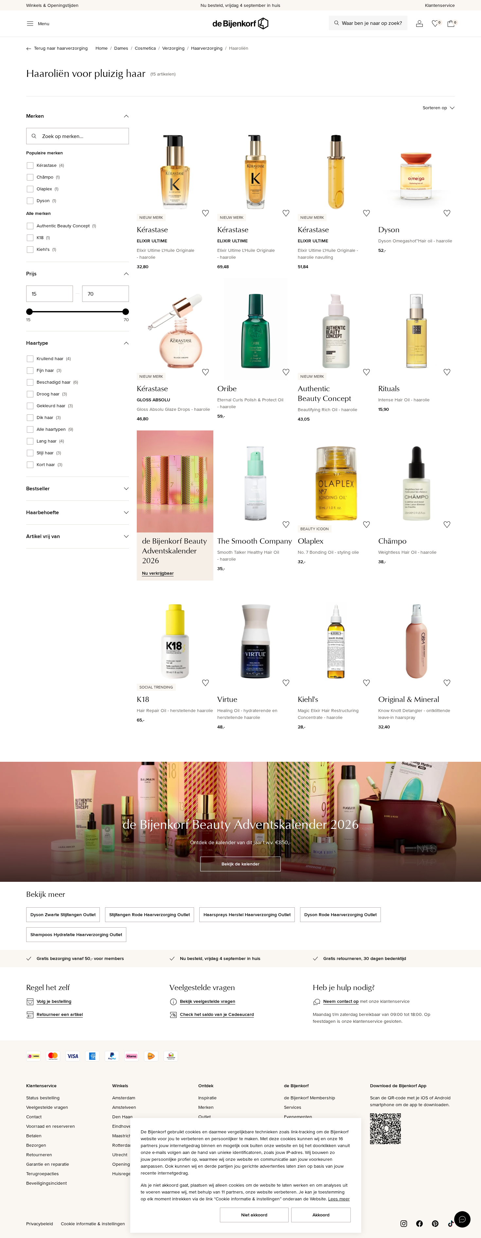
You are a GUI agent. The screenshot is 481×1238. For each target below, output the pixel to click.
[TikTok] (451, 1223)
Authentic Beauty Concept (66, 226)
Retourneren (39, 1154)
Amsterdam (123, 1097)
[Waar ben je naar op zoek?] (336, 23)
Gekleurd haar (55, 406)
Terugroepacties (42, 1173)
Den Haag (122, 1116)
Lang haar (50, 441)
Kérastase (50, 165)
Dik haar (49, 417)
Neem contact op (341, 1001)
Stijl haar (49, 453)
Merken (206, 1107)
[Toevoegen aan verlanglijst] (205, 213)
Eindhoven (123, 1126)
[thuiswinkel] (171, 1059)
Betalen (34, 1135)
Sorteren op (435, 107)
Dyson (46, 200)
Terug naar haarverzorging (61, 48)
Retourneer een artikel (60, 1014)
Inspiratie (207, 1097)
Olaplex (47, 189)
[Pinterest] (435, 1223)
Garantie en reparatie (47, 1164)
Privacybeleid (39, 1223)
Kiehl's (46, 249)
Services (292, 1107)
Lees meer (339, 1198)
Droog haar (52, 394)
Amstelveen (124, 1107)
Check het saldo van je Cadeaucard (217, 1014)
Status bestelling (43, 1097)
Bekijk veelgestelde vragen (207, 1001)
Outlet (204, 1116)
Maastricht (122, 1135)
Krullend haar (54, 358)
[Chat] (462, 1219)
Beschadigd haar (57, 382)
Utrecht (119, 1154)
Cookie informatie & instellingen (93, 1223)
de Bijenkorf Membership (309, 1097)
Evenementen (298, 1116)
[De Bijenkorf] (240, 23)
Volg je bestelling (54, 1001)
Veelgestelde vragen (47, 1107)
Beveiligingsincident (46, 1183)
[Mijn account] (419, 23)
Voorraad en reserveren (50, 1126)
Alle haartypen (55, 429)
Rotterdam (122, 1145)
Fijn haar (49, 370)
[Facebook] (419, 1223)
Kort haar (49, 464)
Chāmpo (48, 177)
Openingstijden (127, 1164)
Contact (34, 1116)
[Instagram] (404, 1223)
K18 (43, 237)
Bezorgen (36, 1145)
